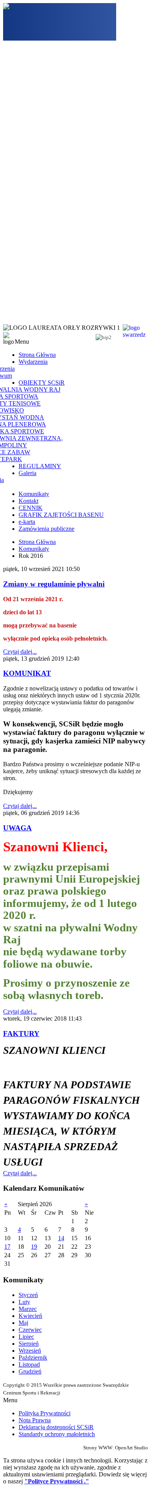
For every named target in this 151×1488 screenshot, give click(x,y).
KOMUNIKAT (27, 673)
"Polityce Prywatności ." (56, 1481)
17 (7, 1246)
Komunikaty (34, 548)
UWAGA (17, 828)
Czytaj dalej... (20, 651)
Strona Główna (37, 542)
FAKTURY (21, 1033)
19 (34, 1246)
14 (61, 1238)
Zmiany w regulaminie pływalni (54, 584)
